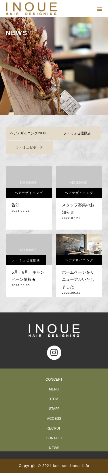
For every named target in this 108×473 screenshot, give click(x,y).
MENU (54, 389)
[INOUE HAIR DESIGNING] (54, 330)
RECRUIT (54, 428)
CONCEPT (54, 379)
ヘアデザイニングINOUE (29, 133)
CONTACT (54, 438)
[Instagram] (54, 353)
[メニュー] (99, 8)
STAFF (54, 409)
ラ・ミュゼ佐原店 (77, 133)
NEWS (54, 448)
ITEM (54, 399)
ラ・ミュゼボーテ (29, 147)
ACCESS (54, 419)
